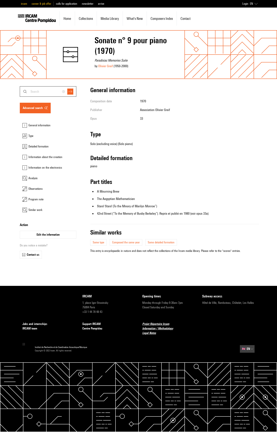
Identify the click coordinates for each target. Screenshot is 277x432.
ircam (24, 3)
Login (245, 3)
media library (110, 18)
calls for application (66, 3)
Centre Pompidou (92, 328)
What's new (135, 18)
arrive (101, 3)
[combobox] (48, 91)
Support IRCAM (91, 324)
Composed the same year (126, 242)
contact (186, 18)
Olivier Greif (105, 66)
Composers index (162, 18)
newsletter (87, 3)
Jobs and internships (34, 324)
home (67, 18)
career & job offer (41, 3)
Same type (98, 242)
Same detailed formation (161, 242)
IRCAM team (29, 328)
